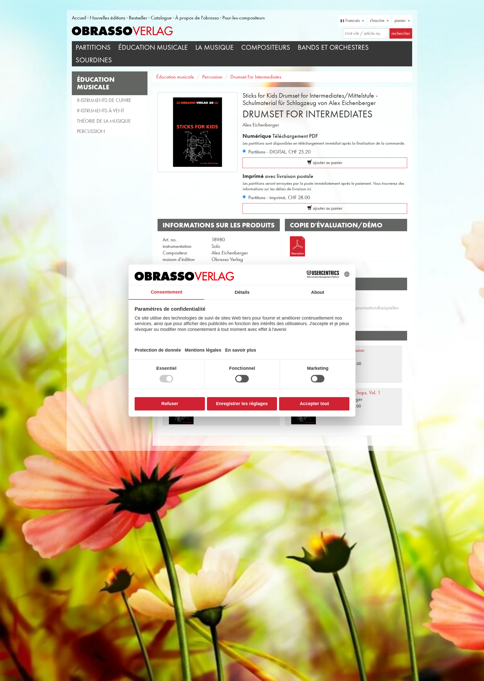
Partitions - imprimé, (279, 197)
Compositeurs (265, 47)
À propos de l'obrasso (197, 17)
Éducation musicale (153, 47)
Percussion (91, 131)
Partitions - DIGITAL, (279, 152)
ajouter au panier (327, 162)
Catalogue (161, 17)
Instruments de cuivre (104, 100)
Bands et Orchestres (333, 47)
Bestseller (138, 17)
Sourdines (94, 60)
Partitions (93, 47)
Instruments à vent (100, 111)
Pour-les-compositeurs (243, 17)
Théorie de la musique (104, 121)
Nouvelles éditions (107, 17)
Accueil (79, 17)
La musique (214, 47)
